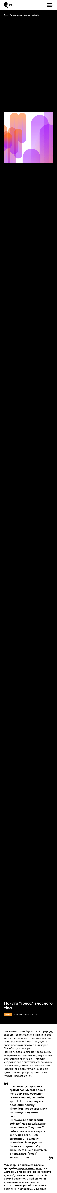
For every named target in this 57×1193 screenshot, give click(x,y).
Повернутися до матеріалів (24, 15)
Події (7, 1015)
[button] (50, 5)
